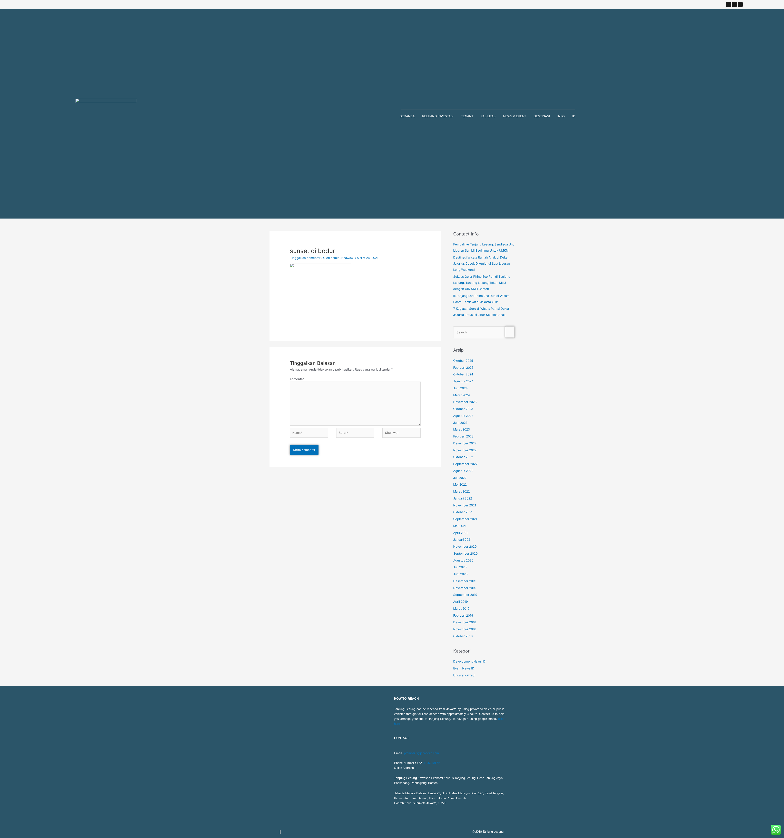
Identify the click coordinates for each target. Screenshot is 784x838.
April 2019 (460, 602)
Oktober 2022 (463, 457)
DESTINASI (542, 116)
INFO (561, 116)
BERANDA (407, 116)
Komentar (297, 379)
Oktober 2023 (463, 409)
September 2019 (465, 595)
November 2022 (465, 450)
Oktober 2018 (463, 636)
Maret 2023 (461, 429)
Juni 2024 (460, 388)
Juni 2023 (460, 423)
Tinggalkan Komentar (305, 258)
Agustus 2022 (463, 471)
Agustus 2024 (463, 381)
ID (573, 116)
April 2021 (460, 533)
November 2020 (465, 546)
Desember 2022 (465, 443)
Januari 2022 (462, 498)
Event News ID (463, 668)
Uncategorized (463, 675)
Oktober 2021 (463, 512)
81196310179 (431, 763)
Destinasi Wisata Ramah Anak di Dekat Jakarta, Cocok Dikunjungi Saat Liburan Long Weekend (481, 263)
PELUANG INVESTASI (437, 116)
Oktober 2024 (463, 374)
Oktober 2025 (463, 361)
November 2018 (464, 629)
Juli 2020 (460, 567)
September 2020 (465, 553)
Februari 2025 (463, 368)
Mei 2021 (459, 526)
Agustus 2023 (463, 416)
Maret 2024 (461, 395)
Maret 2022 (461, 491)
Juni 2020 (460, 574)
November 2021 (464, 505)
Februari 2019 (463, 615)
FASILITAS (488, 116)
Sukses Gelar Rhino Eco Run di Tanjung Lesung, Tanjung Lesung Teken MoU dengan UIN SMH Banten (481, 283)
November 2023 (465, 402)
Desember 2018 (464, 622)
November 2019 (464, 588)
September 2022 (465, 464)
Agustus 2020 (463, 560)
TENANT (467, 116)
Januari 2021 (462, 540)
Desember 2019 (464, 581)
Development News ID (469, 661)
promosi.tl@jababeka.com (421, 753)
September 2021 (465, 519)
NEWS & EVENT (514, 116)
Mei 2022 (460, 484)
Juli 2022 (460, 478)
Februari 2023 (463, 436)
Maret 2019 (461, 608)
